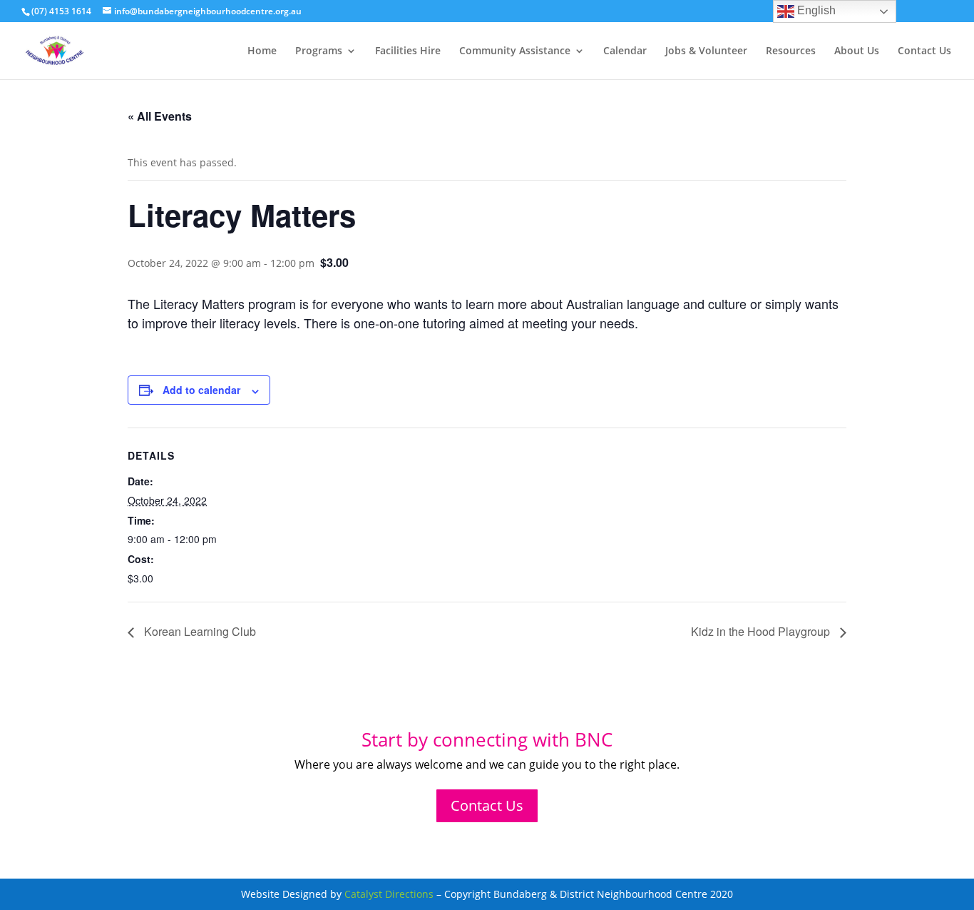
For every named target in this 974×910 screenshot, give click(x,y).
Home (262, 51)
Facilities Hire (408, 51)
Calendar (625, 51)
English (815, 10)
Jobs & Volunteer (706, 51)
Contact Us (924, 51)
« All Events (160, 116)
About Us (856, 51)
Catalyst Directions (389, 894)
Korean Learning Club (198, 631)
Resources (791, 51)
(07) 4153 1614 (61, 11)
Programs (318, 51)
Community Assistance (514, 51)
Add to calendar (201, 390)
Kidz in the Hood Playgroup (762, 631)
